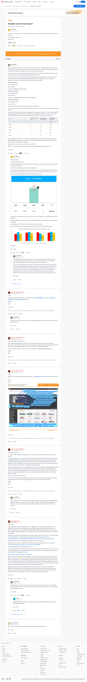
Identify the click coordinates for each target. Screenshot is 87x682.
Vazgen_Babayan (14, 521)
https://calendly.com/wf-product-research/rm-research (20, 554)
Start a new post (44, 54)
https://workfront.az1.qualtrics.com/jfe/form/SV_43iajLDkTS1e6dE (26, 544)
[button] (79, 6)
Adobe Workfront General (24, 6)
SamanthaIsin (13, 64)
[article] (33, 109)
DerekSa (17, 598)
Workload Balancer (15, 458)
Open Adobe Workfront (73, 13)
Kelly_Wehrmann (14, 622)
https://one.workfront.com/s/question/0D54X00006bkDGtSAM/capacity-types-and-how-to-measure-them (31, 538)
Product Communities (8, 6)
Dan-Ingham (13, 29)
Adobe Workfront (16, 6)
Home (2, 6)
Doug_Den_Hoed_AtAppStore (17, 292)
